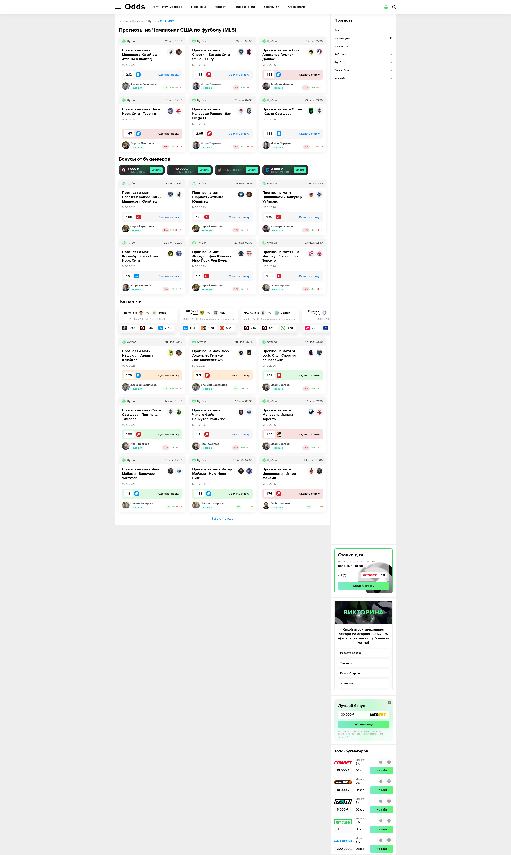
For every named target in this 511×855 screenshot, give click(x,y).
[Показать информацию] (389, 702)
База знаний (245, 7)
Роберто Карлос (350, 653)
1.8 (383, 575)
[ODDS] (135, 7)
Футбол (152, 21)
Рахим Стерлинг (351, 673)
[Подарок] (386, 7)
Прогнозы (198, 7)
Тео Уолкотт (348, 663)
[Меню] (118, 7)
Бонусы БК (271, 7)
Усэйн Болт (347, 683)
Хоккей (339, 78)
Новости (221, 7)
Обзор (360, 770)
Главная (124, 21)
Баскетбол (341, 70)
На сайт (381, 770)
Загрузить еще (222, 519)
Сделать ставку (363, 586)
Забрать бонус (363, 724)
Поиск (394, 7)
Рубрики (340, 54)
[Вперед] (324, 320)
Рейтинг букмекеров (167, 7)
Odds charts (297, 7)
